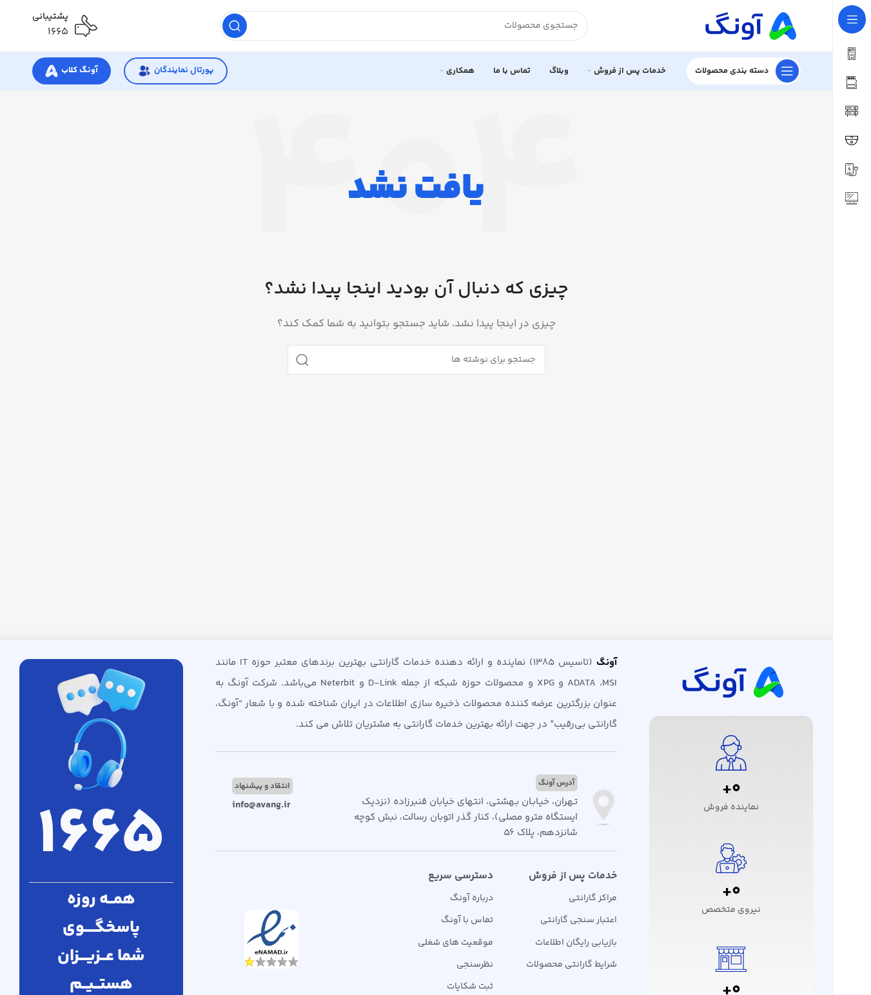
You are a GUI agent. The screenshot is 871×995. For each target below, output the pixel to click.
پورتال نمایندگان (183, 70)
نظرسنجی (474, 965)
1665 (101, 836)
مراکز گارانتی (593, 898)
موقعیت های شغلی (455, 943)
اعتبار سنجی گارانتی (578, 920)
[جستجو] (234, 26)
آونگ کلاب (79, 70)
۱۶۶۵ (58, 32)
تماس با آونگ (467, 920)
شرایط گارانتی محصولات (571, 965)
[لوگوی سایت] (749, 25)
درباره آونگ (471, 898)
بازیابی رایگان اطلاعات (576, 943)
